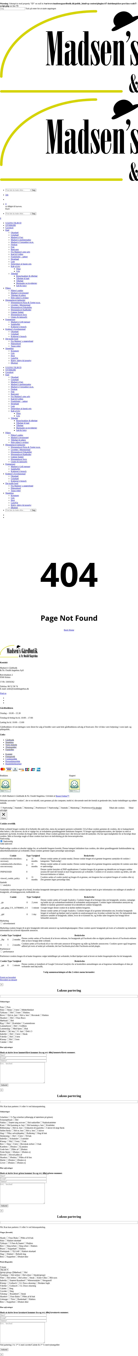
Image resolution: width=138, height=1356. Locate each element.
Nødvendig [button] (5, 839)
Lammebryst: (5, 1026)
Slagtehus (9, 493)
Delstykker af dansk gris (21, 408)
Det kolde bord (11, 483)
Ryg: (2, 1023)
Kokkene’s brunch (18, 471)
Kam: (2, 1125)
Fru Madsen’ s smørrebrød (22, 486)
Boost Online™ (62, 796)
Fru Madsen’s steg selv (20, 396)
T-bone (3, 1267)
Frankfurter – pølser (19, 401)
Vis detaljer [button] (97, 808)
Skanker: (4, 1018)
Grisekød (15, 379)
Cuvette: (3, 1291)
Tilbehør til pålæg (18, 440)
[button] (8, 977)
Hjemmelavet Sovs (19, 459)
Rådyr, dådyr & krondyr (21, 505)
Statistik (18, 808)
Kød (7, 375)
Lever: (3, 1163)
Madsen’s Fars (17, 382)
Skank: (3, 1238)
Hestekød (15, 404)
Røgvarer (15, 394)
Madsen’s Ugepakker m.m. (22, 387)
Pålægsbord (16, 488)
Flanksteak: (5, 1251)
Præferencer (41, 808)
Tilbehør (14, 418)
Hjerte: (3, 1160)
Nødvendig (7, 808)
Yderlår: (3, 1037)
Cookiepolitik (11, 759)
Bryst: (2, 1248)
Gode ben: (4, 1149)
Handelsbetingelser (13, 764)
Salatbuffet (15, 469)
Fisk (12, 392)
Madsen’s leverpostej (20, 437)
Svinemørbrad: (6, 1120)
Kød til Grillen (17, 399)
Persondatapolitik (12, 761)
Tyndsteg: (4, 1275)
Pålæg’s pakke (17, 435)
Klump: (3, 1039)
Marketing (28, 808)
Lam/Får (14, 503)
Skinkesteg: (5, 1136)
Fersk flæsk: (5, 1152)
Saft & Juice (21, 430)
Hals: (2, 1010)
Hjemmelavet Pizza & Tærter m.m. (25, 447)
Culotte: (3, 1042)
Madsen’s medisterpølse (21, 384)
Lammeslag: (5, 1028)
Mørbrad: (4, 1020)
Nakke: (3, 1122)
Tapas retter (16, 491)
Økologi (14, 507)
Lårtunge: (4, 1299)
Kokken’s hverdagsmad (15, 474)
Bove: (2, 1015)
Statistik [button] (3, 882)
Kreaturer (15, 495)
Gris (18, 416)
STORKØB (10, 370)
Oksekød (14, 377)
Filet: (2, 1278)
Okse (18, 413)
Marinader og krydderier (26, 428)
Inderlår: (3, 1034)
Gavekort (9, 372)
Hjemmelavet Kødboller (21, 454)
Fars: (2, 1007)
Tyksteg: (3, 1294)
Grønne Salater (17, 457)
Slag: (2, 1133)
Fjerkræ (14, 389)
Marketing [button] (4, 921)
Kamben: (4, 1147)
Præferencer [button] (5, 949)
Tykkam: (4, 1012)
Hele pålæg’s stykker (20, 442)
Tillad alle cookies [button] (117, 808)
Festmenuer (10, 464)
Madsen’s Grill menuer (20, 466)
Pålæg (8, 433)
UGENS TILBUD (13, 367)
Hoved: (3, 1155)
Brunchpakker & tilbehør (26, 420)
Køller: (3, 1031)
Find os (3, 693)
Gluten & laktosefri (19, 462)
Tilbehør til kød (22, 423)
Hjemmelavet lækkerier (15, 445)
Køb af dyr (15, 411)
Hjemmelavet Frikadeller (21, 452)
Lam (13, 406)
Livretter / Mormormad (20, 449)
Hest (13, 500)
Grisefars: (4, 1117)
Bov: (2, 1144)
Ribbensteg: (5, 1128)
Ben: (2, 1257)
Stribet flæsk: (5, 1130)
